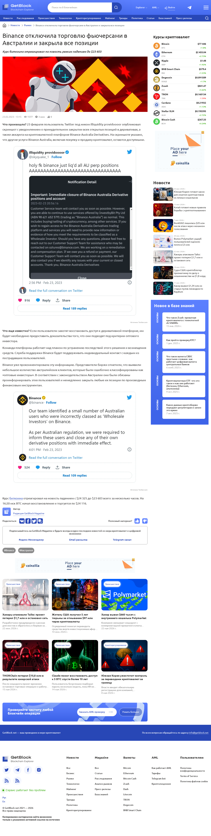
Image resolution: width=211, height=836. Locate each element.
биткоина (16, 498)
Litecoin (127, 794)
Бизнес (70, 773)
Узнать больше (130, 712)
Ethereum (128, 773)
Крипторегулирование (88, 18)
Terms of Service (189, 776)
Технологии (65, 18)
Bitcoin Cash (129, 778)
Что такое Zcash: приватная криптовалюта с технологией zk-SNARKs (182, 320)
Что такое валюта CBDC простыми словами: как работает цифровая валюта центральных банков (181, 360)
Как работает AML (161, 768)
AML (154, 7)
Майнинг (110, 18)
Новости (8, 18)
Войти (171, 7)
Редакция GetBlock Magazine (28, 513)
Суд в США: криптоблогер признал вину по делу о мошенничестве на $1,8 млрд (189, 273)
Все (68, 768)
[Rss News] (6, 781)
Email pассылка (78, 539)
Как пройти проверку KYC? (181, 340)
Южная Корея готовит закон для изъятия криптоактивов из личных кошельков (189, 194)
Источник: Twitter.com (139, 322)
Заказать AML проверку (92, 712)
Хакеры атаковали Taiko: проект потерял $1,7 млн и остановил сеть (25, 616)
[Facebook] (28, 770)
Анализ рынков (103, 784)
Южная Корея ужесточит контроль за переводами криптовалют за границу (124, 679)
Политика (137, 18)
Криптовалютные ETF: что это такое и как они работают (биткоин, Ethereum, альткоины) (182, 384)
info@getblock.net (199, 732)
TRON (126, 799)
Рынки (27, 25)
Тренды (123, 18)
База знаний (165, 18)
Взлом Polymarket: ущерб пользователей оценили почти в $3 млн (187, 241)
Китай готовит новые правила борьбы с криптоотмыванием (190, 209)
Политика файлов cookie (194, 781)
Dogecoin (128, 805)
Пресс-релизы (184, 18)
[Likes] (137, 521)
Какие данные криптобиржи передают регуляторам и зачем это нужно (183, 408)
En (3, 801)
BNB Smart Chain (132, 810)
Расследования (25, 18)
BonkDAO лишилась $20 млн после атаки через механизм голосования (189, 226)
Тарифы (156, 773)
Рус (4, 797)
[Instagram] (39, 770)
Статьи (150, 18)
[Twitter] (6, 770)
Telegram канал (122, 539)
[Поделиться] (22, 521)
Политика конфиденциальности (192, 769)
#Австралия (26, 550)
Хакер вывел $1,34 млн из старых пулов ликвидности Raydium (188, 288)
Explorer (140, 7)
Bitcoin (127, 768)
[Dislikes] (145, 521)
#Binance (9, 550)
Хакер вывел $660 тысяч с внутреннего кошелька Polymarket (123, 616)
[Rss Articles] (17, 781)
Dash (125, 789)
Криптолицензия (161, 784)
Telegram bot (159, 778)
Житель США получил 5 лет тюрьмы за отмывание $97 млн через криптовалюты (72, 618)
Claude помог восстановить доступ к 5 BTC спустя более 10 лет (74, 677)
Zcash (126, 784)
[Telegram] (17, 770)
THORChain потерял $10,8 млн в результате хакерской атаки (23, 677)
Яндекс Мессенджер (31, 539)
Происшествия (46, 18)
